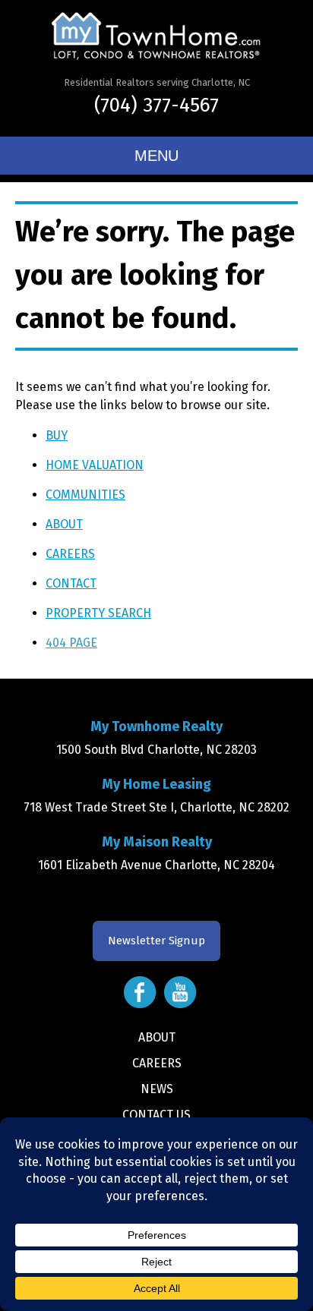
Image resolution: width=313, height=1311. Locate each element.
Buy (57, 435)
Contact (71, 583)
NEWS (157, 1089)
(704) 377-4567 (156, 105)
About (64, 524)
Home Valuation (95, 465)
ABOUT (156, 1037)
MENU (156, 155)
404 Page (71, 642)
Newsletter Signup (156, 940)
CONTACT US (156, 1115)
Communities (85, 494)
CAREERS (157, 1063)
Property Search (98, 613)
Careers (70, 554)
